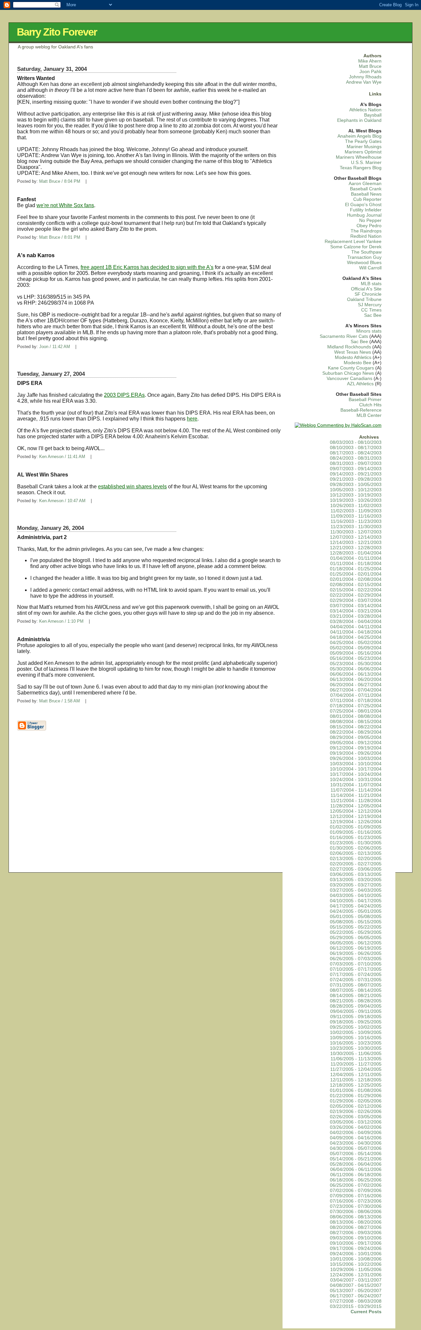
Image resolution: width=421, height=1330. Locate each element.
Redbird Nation (366, 236)
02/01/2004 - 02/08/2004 (356, 579)
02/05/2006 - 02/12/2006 (356, 1106)
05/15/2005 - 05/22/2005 (356, 927)
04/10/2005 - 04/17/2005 (356, 900)
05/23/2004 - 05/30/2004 (356, 663)
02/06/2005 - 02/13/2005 (356, 853)
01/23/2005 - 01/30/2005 (356, 842)
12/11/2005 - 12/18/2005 (356, 1079)
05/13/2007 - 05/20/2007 (356, 1290)
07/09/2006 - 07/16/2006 (356, 1195)
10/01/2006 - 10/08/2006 (356, 1259)
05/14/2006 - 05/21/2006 (356, 1158)
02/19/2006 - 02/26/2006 (356, 1111)
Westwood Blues (364, 262)
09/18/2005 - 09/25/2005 (356, 1021)
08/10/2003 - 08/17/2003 (356, 447)
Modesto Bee (357, 362)
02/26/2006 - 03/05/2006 (356, 1116)
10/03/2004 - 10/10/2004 (356, 763)
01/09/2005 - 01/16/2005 (356, 832)
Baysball (373, 115)
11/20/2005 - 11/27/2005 (356, 1064)
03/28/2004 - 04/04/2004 (356, 621)
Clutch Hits (370, 404)
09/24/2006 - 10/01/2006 (356, 1253)
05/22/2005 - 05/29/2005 (356, 932)
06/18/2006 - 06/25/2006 (356, 1180)
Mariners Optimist (363, 151)
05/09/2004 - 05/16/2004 (356, 653)
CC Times (371, 310)
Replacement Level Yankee (353, 241)
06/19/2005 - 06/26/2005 (356, 953)
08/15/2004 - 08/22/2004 (356, 726)
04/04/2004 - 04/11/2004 (356, 626)
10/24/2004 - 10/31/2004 (356, 779)
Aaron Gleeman (365, 183)
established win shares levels (132, 486)
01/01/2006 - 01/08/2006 (356, 1090)
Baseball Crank (366, 188)
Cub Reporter (367, 199)
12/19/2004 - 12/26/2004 (356, 821)
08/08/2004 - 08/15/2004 (356, 721)
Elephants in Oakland (359, 120)
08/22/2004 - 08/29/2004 (356, 732)
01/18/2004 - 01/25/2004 (356, 568)
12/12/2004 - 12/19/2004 (356, 816)
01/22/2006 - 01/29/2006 (356, 1095)
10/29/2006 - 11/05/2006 (356, 1269)
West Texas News (352, 352)
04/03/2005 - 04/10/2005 (356, 895)
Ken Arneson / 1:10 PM (61, 621)
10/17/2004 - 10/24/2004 (356, 774)
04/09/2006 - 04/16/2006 (356, 1137)
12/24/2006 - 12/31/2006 (356, 1274)
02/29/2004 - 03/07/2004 (356, 600)
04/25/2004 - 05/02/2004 (356, 642)
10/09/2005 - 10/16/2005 (356, 1037)
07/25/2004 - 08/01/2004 (356, 711)
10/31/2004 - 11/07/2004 (356, 784)
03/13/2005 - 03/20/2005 (356, 879)
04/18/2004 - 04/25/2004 (356, 637)
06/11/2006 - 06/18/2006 (356, 1174)
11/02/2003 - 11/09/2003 (356, 510)
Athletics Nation (365, 109)
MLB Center (369, 415)
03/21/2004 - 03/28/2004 (356, 616)
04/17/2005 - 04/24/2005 (356, 906)
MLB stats (371, 283)
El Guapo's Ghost (363, 204)
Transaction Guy (364, 257)
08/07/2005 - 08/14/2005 (356, 990)
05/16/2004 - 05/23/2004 (356, 658)
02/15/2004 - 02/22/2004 (356, 589)
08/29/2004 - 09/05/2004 (356, 737)
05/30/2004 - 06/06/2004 (356, 668)
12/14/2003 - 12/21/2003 (356, 542)
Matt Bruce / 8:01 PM (59, 237)
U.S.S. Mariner (366, 162)
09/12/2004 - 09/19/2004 (356, 748)
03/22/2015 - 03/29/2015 (356, 1306)
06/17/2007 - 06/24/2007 (356, 1295)
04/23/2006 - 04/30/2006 (356, 1143)
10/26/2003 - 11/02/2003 (356, 505)
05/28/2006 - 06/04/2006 (356, 1164)
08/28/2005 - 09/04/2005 (356, 1006)
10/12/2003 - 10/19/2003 (356, 495)
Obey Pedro (369, 225)
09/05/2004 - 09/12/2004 (356, 742)
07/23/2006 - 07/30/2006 (356, 1206)
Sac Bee (373, 315)
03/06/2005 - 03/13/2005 (356, 874)
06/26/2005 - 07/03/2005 (356, 958)
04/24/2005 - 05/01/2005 (356, 911)
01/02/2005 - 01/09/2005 (356, 827)
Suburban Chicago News (348, 373)
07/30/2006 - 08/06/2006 (356, 1211)
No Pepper (370, 220)
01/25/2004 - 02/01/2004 (356, 574)
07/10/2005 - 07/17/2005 (356, 969)
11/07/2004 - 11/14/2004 (356, 790)
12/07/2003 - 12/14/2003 (356, 537)
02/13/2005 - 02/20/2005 (356, 858)
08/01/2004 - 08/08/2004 (356, 716)
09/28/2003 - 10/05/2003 (356, 484)
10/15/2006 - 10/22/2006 (356, 1264)
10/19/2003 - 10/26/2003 (356, 500)
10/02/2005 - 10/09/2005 (356, 1032)
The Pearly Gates (363, 141)
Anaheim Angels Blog (359, 136)
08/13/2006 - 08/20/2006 (356, 1222)
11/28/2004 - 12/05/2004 (356, 805)
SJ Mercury (370, 304)
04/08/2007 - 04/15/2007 (356, 1285)
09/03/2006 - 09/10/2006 (356, 1237)
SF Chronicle (368, 294)
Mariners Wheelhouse (359, 157)
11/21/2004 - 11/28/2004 (356, 800)
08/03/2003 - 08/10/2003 (356, 442)
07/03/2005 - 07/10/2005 (356, 964)
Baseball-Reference (361, 410)
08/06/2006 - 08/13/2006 (356, 1216)
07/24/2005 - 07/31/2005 (356, 979)
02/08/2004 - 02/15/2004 (356, 584)
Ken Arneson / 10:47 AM (62, 500)
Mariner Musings (364, 146)
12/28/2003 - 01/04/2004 (356, 553)
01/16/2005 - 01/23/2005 (356, 837)
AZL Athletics (360, 383)
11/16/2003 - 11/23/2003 (356, 521)
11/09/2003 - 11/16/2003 (356, 516)
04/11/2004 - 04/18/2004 (356, 632)
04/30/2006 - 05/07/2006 (356, 1148)
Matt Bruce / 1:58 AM (59, 700)
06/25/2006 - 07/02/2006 (356, 1185)
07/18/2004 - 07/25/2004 (356, 705)
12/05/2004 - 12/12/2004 (356, 811)
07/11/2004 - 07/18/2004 (356, 700)
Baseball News (366, 194)
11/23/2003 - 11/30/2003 (356, 526)
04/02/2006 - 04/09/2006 (356, 1132)
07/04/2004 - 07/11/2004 (356, 695)
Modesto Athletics (353, 357)
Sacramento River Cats (344, 336)
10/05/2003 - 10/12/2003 (356, 489)
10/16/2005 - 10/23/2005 (356, 1043)
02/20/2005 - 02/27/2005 (356, 863)
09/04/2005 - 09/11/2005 (356, 1011)
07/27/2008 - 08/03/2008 (356, 1301)
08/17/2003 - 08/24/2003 (356, 452)
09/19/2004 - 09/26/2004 (356, 753)
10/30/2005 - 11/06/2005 (356, 1053)
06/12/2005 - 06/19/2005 (356, 948)
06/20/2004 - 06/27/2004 (356, 684)
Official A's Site (366, 288)
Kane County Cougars (351, 368)
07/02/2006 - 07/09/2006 (356, 1190)
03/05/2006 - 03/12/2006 (356, 1122)
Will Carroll (370, 267)
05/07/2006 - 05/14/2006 (356, 1153)
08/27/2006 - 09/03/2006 (356, 1232)
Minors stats (369, 331)
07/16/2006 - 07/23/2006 (356, 1201)
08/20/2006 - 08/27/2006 (356, 1227)
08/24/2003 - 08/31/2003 (356, 458)
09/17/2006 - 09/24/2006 (356, 1248)
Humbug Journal (364, 215)
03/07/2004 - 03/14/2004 (356, 605)
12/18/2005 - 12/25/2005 (356, 1085)
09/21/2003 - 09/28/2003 (356, 479)
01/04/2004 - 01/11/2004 (356, 558)
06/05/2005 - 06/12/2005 (356, 942)
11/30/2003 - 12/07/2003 (356, 531)
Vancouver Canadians (349, 378)
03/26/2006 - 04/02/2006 (356, 1127)
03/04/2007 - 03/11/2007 (356, 1280)
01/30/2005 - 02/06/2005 (356, 848)
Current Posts (366, 1311)
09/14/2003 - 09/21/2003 (356, 474)
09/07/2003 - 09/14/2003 (356, 468)
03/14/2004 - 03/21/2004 (356, 611)
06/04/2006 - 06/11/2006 (356, 1169)
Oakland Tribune (364, 299)
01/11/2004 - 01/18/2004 (356, 563)
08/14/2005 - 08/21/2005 (356, 995)
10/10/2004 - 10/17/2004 (356, 769)
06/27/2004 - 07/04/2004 (356, 690)
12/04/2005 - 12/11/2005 (356, 1074)
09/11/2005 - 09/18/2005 (356, 1016)
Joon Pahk (370, 71)
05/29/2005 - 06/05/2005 (356, 937)
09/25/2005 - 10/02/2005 (356, 1027)
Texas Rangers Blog (361, 167)
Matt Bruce (370, 66)
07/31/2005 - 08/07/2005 (356, 985)
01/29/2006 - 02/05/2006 (356, 1101)
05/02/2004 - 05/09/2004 (356, 647)
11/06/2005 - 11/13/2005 (356, 1058)
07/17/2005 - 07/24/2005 (356, 974)
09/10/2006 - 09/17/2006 (356, 1243)
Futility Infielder (366, 209)
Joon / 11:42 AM (54, 346)
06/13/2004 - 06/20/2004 (356, 679)
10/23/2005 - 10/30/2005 (356, 1048)
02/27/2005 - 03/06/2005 (356, 869)
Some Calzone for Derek (356, 246)
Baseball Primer (365, 399)
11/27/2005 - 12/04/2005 (356, 1069)
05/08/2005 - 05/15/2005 (356, 921)
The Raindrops (366, 231)
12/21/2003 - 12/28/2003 (356, 547)
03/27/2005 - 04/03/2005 (356, 890)
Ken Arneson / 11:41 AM (62, 456)
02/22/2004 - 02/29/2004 (356, 595)
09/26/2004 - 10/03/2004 (356, 758)
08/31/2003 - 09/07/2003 (356, 463)
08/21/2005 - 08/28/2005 (356, 1000)
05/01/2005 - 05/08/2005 (356, 916)
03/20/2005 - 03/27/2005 (356, 884)
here (192, 418)
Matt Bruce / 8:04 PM (59, 181)
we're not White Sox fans (65, 205)
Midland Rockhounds (349, 346)
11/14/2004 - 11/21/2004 (356, 795)
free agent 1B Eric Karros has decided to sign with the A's (147, 267)
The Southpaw (366, 252)
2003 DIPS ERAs (124, 395)
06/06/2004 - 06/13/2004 (356, 674)
